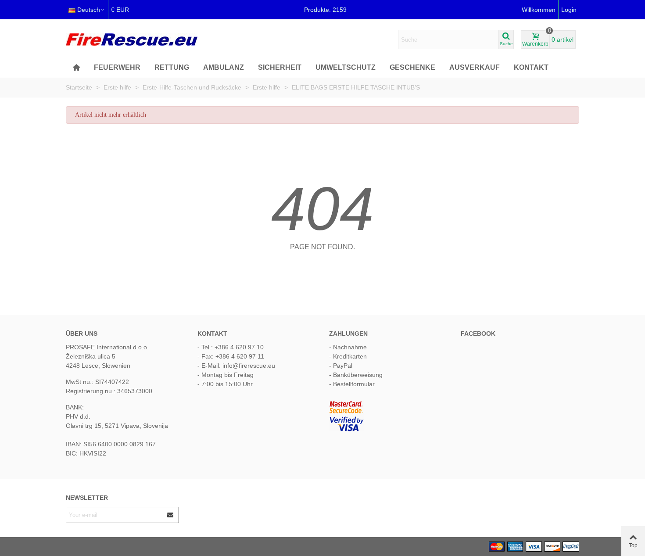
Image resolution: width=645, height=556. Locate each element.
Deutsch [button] (88, 9)
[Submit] (171, 515)
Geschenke (412, 67)
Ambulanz (223, 67)
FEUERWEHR (117, 67)
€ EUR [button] (120, 9)
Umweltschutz (345, 67)
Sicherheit (279, 67)
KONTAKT (531, 67)
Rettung (171, 67)
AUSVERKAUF (474, 67)
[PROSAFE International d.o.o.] (131, 39)
